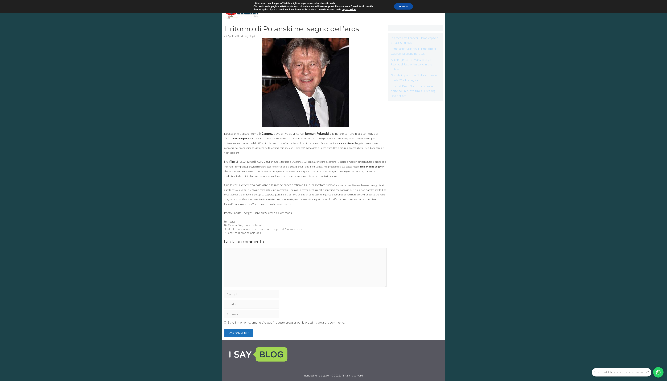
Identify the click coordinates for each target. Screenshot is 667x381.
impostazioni (349, 9)
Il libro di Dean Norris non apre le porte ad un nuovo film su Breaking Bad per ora (413, 91)
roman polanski (253, 225)
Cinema (232, 225)
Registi (232, 221)
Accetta (403, 6)
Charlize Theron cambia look (244, 233)
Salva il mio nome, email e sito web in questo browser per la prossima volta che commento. (286, 322)
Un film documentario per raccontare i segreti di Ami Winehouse (265, 229)
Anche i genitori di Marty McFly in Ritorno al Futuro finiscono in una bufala (411, 64)
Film (240, 225)
